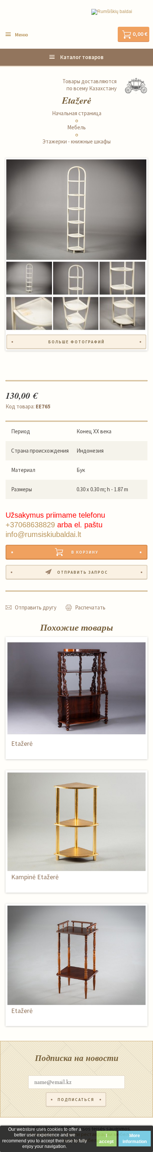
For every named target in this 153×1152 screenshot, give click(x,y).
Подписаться (76, 1099)
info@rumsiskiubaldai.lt (43, 534)
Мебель (76, 127)
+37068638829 (30, 525)
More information (135, 1138)
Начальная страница (76, 113)
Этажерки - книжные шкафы (76, 141)
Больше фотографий (76, 341)
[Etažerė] (76, 209)
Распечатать (90, 607)
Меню (21, 34)
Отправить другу (35, 607)
